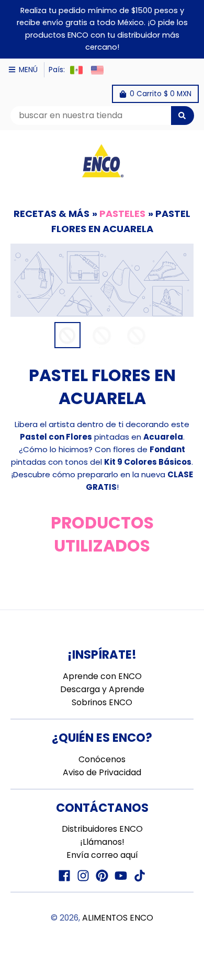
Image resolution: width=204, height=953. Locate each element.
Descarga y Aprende (102, 689)
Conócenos (102, 759)
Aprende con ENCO (102, 676)
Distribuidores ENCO (102, 829)
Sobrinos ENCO (102, 702)
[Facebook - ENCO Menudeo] (64, 875)
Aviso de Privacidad (102, 772)
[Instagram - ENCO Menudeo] (83, 875)
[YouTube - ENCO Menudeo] (121, 875)
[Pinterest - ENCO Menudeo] (102, 875)
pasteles (122, 213)
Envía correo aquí (102, 855)
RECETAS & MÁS (51, 213)
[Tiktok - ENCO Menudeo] (139, 875)
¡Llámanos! (102, 842)
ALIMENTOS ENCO (117, 918)
